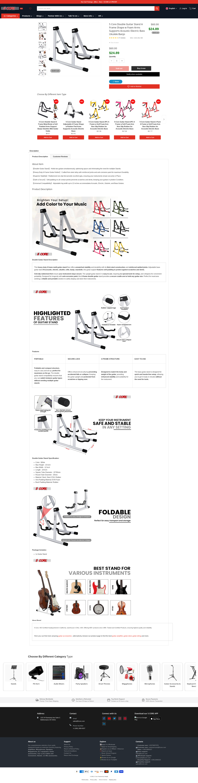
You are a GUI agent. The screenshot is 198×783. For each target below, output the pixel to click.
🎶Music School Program (108, 753)
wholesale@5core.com (143, 758)
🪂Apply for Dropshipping (108, 746)
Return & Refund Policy (71, 749)
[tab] (40, 156)
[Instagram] (120, 718)
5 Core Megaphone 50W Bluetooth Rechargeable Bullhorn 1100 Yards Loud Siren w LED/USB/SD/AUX (28, 775)
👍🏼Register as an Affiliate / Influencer (112, 749)
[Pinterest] (125, 718)
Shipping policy (112, 779)
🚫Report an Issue (106, 751)
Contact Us (67, 753)
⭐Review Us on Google (108, 757)
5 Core (96, 776)
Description (34, 151)
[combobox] (98, 8)
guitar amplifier (117, 636)
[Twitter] (114, 718)
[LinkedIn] (104, 724)
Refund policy (85, 779)
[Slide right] (42, 74)
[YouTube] (109, 718)
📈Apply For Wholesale (107, 744)
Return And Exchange (71, 755)
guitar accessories (65, 636)
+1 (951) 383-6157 (79, 728)
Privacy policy (93, 779)
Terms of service (103, 779)
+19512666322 (156, 760)
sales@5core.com (79, 721)
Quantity (112, 56)
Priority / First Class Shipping (49, 701)
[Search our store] (156, 8)
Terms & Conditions (70, 751)
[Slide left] (49, 49)
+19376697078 (154, 745)
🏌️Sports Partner (105, 755)
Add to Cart (48, 137)
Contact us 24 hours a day (119, 701)
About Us (67, 744)
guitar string (137, 636)
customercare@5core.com (157, 747)
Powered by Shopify (103, 776)
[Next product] (164, 119)
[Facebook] (104, 718)
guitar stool (128, 636)
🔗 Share (116, 82)
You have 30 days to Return (85, 701)
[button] (113, 38)
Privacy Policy (68, 746)
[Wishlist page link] (30, 8)
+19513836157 (147, 749)
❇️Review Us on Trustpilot (108, 759)
